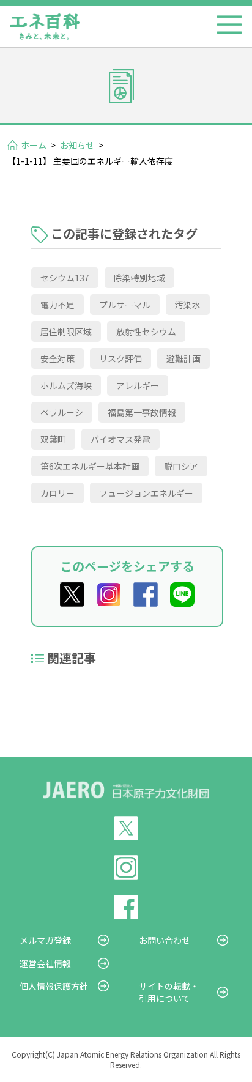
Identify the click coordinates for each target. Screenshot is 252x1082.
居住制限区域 (66, 331)
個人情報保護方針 (54, 986)
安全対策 (57, 358)
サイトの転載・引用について (169, 992)
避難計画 (183, 358)
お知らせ (77, 145)
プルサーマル (124, 304)
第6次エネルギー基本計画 (89, 466)
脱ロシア (181, 466)
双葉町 (53, 439)
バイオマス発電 (120, 439)
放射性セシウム (146, 331)
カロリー (57, 493)
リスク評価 (120, 358)
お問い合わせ (164, 940)
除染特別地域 (139, 278)
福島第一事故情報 (142, 412)
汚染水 (188, 304)
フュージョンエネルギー (146, 493)
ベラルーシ (61, 412)
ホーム (33, 145)
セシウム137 (64, 278)
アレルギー (137, 385)
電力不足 (57, 304)
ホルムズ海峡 (66, 385)
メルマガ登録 (45, 940)
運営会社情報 (45, 963)
